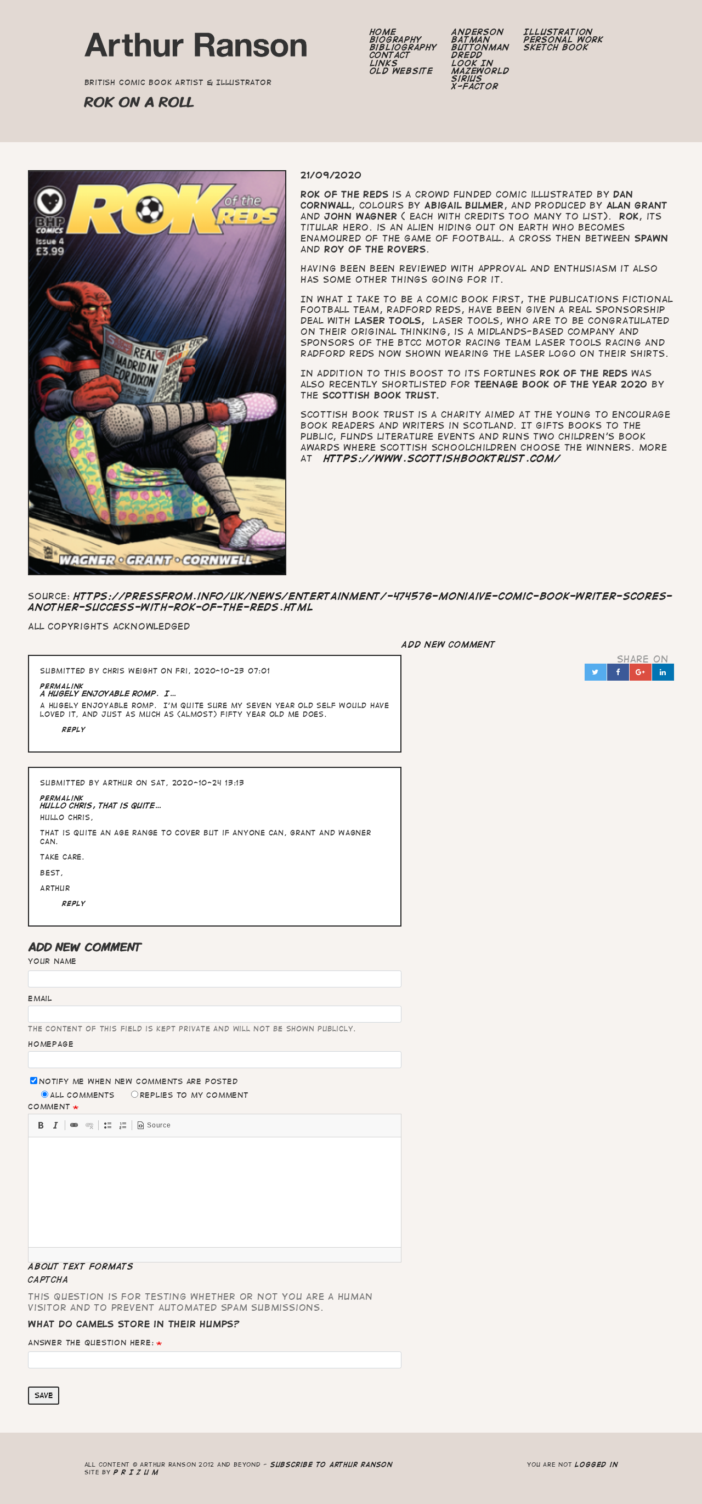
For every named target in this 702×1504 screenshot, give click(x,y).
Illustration (558, 32)
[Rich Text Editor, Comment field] (215, 1192)
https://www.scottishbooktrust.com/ (442, 458)
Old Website (401, 71)
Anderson (477, 32)
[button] (40, 1125)
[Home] (196, 48)
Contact (390, 55)
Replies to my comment (194, 1095)
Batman (470, 39)
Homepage (50, 1044)
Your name (52, 961)
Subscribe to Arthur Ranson (331, 1464)
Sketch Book (556, 47)
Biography (396, 39)
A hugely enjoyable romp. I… (108, 693)
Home (383, 32)
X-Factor (474, 86)
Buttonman (480, 47)
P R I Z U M (136, 1472)
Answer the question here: (91, 1342)
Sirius (467, 78)
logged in (596, 1464)
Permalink (62, 686)
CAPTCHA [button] (48, 1279)
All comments (82, 1095)
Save (44, 1395)
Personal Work (564, 39)
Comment (49, 1106)
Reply (74, 729)
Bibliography (404, 47)
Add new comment (448, 644)
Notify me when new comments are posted (138, 1081)
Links (384, 63)
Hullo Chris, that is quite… (101, 805)
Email (40, 998)
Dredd (467, 55)
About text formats (81, 1266)
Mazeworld (480, 71)
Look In (472, 63)
